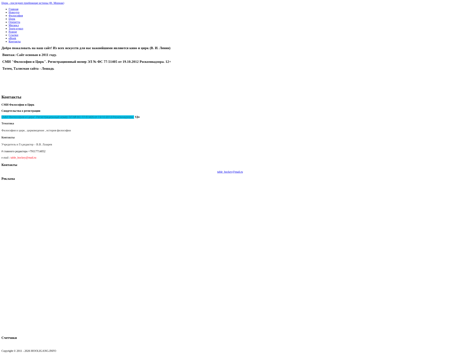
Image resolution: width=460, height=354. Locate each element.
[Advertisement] (43, 78)
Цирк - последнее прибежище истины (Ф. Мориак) (32, 2)
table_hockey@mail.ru (23, 157)
